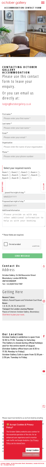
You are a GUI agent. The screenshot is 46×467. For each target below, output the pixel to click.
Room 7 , (26, 175)
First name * (7, 114)
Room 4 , (35, 172)
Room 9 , (7, 178)
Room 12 (25, 178)
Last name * (7, 123)
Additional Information (11, 210)
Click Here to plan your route (13, 314)
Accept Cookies (32, 450)
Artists (44, 186)
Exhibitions (2, 187)
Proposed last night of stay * (13, 201)
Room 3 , (26, 172)
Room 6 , (17, 175)
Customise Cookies (31, 454)
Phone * (5, 152)
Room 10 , (17, 178)
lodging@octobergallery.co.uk (16, 104)
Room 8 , (36, 175)
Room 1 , (7, 172)
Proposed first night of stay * (13, 192)
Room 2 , (16, 172)
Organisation (7, 142)
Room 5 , (7, 175)
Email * (5, 133)
